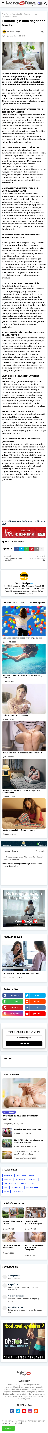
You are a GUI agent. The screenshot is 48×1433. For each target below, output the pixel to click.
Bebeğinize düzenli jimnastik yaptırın (20, 1117)
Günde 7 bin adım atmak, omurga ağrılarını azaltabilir (28, 1141)
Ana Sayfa (6, 14)
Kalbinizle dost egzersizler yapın (27, 1129)
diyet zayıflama (10, 1183)
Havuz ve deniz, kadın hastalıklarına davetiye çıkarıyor (22, 677)
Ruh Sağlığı (8, 1179)
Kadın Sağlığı (17, 14)
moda (34, 1183)
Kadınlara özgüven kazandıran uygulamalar (22, 638)
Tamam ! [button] (8, 1428)
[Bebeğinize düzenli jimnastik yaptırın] (24, 1093)
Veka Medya (22, 583)
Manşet (31, 1175)
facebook (15, 995)
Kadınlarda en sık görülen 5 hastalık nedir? (21, 973)
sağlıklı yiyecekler (32, 1187)
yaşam (6, 1191)
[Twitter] (21, 549)
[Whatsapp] (26, 549)
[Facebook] (16, 549)
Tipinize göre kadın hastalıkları (16, 715)
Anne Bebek (8, 1175)
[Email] (36, 549)
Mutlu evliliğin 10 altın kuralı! (12, 1222)
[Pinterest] (31, 549)
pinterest (15, 1007)
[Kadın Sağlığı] (24, 956)
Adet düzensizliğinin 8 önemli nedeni (18, 830)
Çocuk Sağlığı (18, 1191)
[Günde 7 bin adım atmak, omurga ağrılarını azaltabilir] (7, 1143)
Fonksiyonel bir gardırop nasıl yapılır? (34, 1222)
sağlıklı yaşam (17, 1187)
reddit (36, 1001)
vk (37, 1007)
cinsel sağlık (32, 1179)
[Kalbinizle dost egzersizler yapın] (7, 1132)
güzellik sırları (24, 1183)
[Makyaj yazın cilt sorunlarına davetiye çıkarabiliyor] (7, 1155)
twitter (37, 995)
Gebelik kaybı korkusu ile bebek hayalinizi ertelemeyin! (21, 792)
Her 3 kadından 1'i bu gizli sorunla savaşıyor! (22, 753)
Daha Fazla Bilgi (15, 1423)
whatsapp (14, 1001)
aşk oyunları (20, 1179)
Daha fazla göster (37, 603)
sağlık (6, 1187)
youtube (36, 1013)
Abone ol (24, 1044)
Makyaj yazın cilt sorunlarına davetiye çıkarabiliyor (26, 1153)
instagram (14, 1013)
